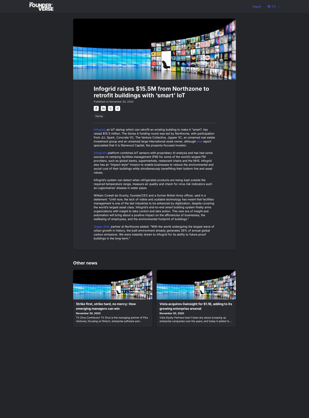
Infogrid (99, 129)
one (199, 141)
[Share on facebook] (96, 108)
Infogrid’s (101, 153)
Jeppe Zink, (102, 226)
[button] (272, 6)
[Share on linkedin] (103, 108)
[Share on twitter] (110, 108)
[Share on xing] (117, 108)
